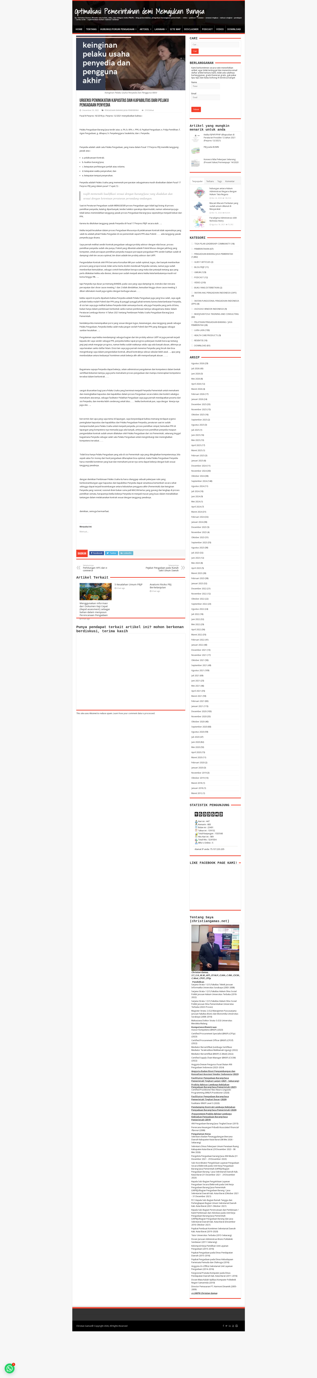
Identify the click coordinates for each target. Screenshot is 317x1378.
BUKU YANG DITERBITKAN (206, 287)
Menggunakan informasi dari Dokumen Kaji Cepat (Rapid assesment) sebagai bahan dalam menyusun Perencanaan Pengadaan (95, 609)
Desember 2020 (198, 711)
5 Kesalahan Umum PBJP (128, 584)
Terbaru (210, 181)
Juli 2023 (195, 552)
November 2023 (199, 532)
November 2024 (199, 471)
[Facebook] (223, 1326)
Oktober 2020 (197, 721)
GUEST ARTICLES (202, 262)
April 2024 (196, 506)
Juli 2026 (195, 368)
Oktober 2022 (197, 599)
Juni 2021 (195, 680)
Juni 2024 (195, 496)
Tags (219, 181)
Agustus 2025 (197, 425)
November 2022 (199, 593)
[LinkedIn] (230, 1326)
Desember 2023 (198, 527)
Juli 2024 (195, 491)
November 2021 (199, 655)
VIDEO (220, 29)
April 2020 (196, 752)
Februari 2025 (197, 455)
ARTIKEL (144, 29)
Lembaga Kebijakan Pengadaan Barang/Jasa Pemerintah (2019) (211, 1117)
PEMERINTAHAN (201, 249)
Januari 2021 (197, 706)
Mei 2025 (195, 440)
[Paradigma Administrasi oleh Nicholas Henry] (199, 222)
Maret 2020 (196, 757)
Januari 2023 (197, 583)
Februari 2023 (197, 578)
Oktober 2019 (197, 778)
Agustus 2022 (197, 609)
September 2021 (199, 665)
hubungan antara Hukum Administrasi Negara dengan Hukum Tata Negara (223, 191)
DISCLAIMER (191, 29)
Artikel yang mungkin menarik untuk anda (209, 128)
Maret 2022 (196, 634)
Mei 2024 (195, 501)
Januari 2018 (197, 788)
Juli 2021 (195, 675)
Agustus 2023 (197, 547)
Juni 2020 (195, 742)
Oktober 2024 (197, 476)
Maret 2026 (196, 389)
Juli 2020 (195, 737)
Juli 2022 (195, 614)
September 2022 (199, 604)
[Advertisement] (158, 1354)
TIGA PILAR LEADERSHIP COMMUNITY (212, 243)
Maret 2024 (196, 512)
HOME (79, 29)
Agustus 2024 (197, 486)
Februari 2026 (197, 394)
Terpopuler (197, 181)
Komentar (230, 181)
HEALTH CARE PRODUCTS (206, 335)
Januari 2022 (197, 645)
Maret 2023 (196, 573)
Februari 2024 (197, 517)
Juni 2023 (195, 558)
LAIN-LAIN (199, 330)
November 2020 (199, 716)
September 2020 (199, 726)
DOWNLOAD (234, 29)
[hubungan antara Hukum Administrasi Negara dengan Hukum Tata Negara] (199, 192)
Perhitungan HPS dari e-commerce (95, 568)
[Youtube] (233, 1326)
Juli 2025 (195, 430)
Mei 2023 (195, 563)
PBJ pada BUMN (211, 147)
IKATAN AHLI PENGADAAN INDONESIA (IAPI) (215, 293)
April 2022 (196, 629)
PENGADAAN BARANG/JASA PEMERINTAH (122, 110)
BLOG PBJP (199, 267)
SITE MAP (175, 29)
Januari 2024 (197, 522)
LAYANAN (160, 29)
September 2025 (199, 419)
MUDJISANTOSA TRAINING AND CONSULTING (216, 314)
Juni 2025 (195, 435)
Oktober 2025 (197, 414)
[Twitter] (226, 1326)
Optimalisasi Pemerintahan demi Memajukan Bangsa (139, 11)
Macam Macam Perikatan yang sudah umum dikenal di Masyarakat (224, 206)
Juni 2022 (195, 619)
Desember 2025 (198, 404)
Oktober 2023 (197, 537)
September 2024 (199, 481)
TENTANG (91, 29)
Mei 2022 (195, 624)
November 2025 (199, 409)
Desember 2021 (198, 650)
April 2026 (196, 384)
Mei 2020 (195, 747)
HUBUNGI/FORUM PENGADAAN (117, 29)
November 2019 (199, 773)
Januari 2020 (197, 767)
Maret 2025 (196, 450)
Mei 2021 (195, 686)
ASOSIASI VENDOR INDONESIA (209, 309)
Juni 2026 (195, 373)
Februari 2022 (197, 639)
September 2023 (199, 542)
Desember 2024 (198, 466)
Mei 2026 (195, 379)
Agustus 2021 (197, 670)
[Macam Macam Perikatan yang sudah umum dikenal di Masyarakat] (199, 207)
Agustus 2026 (197, 363)
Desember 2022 (198, 588)
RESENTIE (198, 340)
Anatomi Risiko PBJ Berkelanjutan (160, 586)
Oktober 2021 (197, 660)
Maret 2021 (196, 696)
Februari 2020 (197, 762)
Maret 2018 (196, 783)
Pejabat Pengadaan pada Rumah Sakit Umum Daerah (162, 568)
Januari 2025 (197, 460)
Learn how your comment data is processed (134, 713)
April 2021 (196, 691)
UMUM (197, 272)
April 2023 (196, 568)
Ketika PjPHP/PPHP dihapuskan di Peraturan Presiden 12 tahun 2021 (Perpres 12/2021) (219, 137)
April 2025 (196, 445)
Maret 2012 (196, 793)
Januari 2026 (197, 399)
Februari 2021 (197, 701)
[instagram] (236, 1326)
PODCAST (207, 29)
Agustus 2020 (197, 732)
